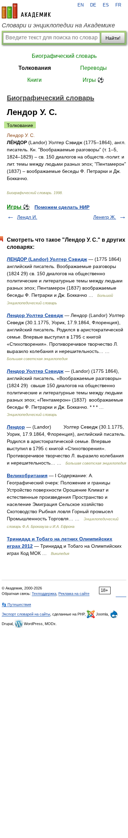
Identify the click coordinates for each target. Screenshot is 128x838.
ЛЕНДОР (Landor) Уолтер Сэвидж (47, 259)
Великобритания (27, 475)
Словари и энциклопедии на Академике (58, 25)
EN (80, 5)
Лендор (16, 427)
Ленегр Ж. (104, 217)
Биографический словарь (64, 56)
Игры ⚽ (93, 80)
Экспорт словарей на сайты (26, 614)
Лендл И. (27, 217)
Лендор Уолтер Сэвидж (35, 371)
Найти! (112, 38)
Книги (34, 80)
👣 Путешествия (16, 604)
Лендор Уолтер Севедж (35, 315)
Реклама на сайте (73, 594)
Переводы (93, 68)
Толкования (34, 68)
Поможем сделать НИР (61, 207)
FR (118, 5)
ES (106, 5)
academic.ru (26, 10)
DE (93, 5)
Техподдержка (44, 594)
